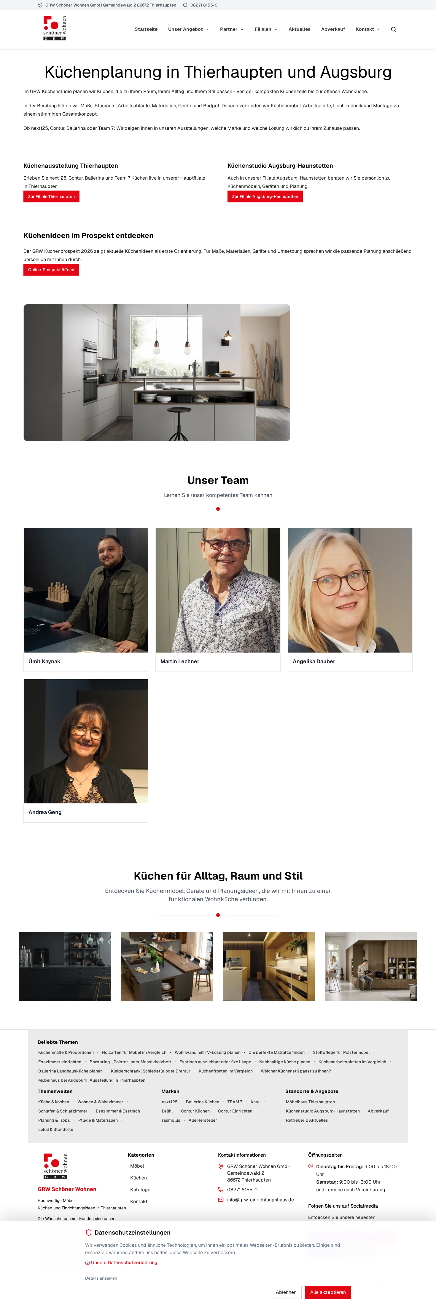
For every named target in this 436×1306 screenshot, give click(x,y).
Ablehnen (286, 1292)
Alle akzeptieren (328, 1292)
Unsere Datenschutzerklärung (124, 1262)
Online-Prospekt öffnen (51, 269)
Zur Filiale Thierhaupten (51, 196)
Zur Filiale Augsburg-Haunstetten (265, 196)
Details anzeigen (101, 1278)
